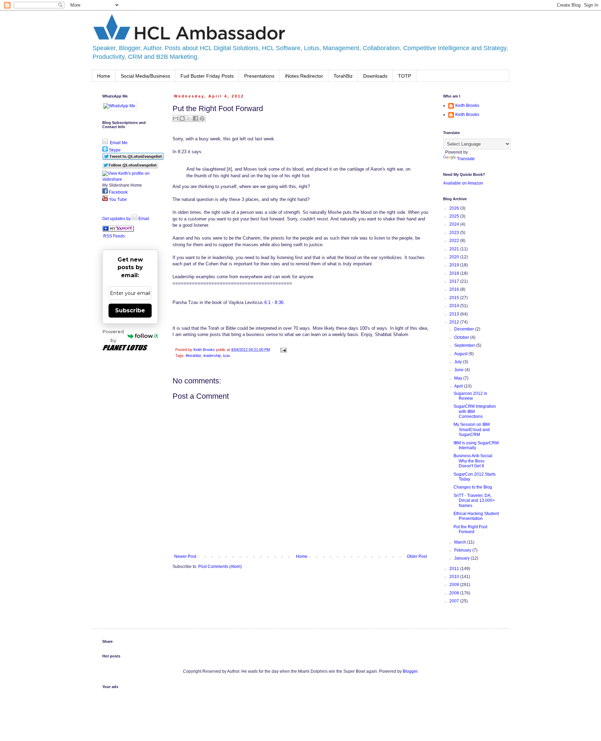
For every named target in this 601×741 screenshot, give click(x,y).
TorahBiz (343, 76)
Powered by (113, 336)
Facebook (118, 192)
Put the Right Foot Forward (470, 529)
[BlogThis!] (182, 118)
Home (103, 76)
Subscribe (130, 310)
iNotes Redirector (304, 76)
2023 (454, 232)
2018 (454, 273)
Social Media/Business (145, 76)
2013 (454, 314)
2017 (454, 281)
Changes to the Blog (473, 487)
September (465, 345)
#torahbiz (193, 355)
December (464, 329)
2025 (454, 216)
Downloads (375, 76)
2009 (454, 584)
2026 (454, 208)
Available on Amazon (463, 183)
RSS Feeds (114, 236)
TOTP (404, 76)
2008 (454, 593)
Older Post (417, 556)
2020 (454, 257)
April (459, 386)
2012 (454, 322)
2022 (454, 240)
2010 (454, 576)
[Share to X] (188, 118)
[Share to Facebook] (195, 118)
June (459, 369)
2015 (454, 297)
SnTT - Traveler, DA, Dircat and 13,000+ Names (474, 500)
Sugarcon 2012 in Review (470, 396)
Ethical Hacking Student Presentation (476, 516)
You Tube (117, 199)
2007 (454, 601)
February (463, 550)
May (458, 378)
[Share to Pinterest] (202, 118)
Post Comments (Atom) (220, 566)
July (458, 361)
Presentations (259, 76)
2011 (454, 568)
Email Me (118, 142)
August (461, 353)
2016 (454, 289)
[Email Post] (283, 350)
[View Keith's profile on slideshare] (130, 179)
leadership (212, 355)
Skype (114, 150)
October (462, 337)
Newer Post (185, 556)
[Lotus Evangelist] (118, 230)
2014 (454, 305)
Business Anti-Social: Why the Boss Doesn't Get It (473, 460)
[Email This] (175, 118)
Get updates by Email (125, 218)
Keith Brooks (467, 105)
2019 (454, 265)
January (462, 558)
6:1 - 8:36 (273, 302)
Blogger (410, 671)
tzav (226, 355)
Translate (466, 158)
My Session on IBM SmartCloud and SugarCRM (472, 429)
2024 (454, 224)
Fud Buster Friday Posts (207, 76)
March (460, 542)
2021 (454, 249)
